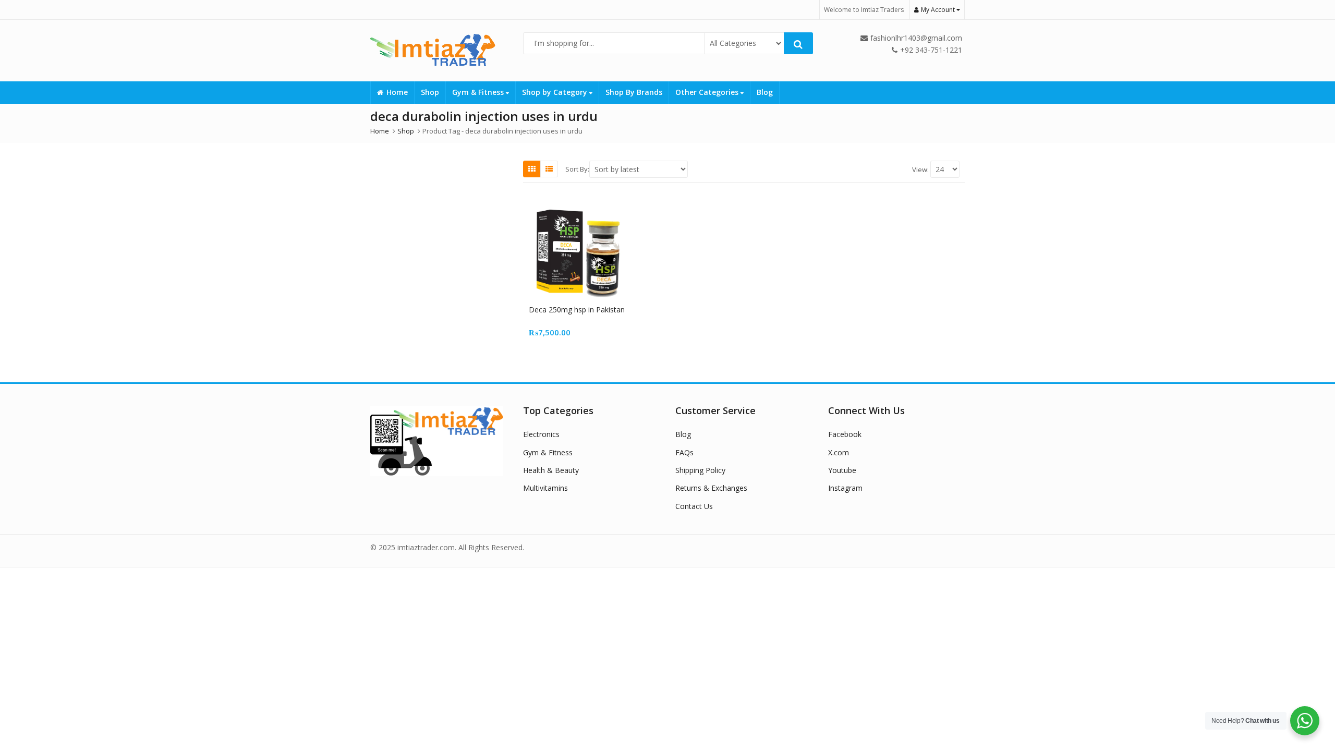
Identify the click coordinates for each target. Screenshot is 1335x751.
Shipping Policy (700, 470)
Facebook (844, 434)
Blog (765, 92)
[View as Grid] (532, 169)
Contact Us (694, 506)
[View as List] (549, 169)
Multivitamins (545, 488)
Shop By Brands (633, 92)
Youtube (842, 470)
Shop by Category (555, 92)
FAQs (684, 452)
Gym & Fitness (479, 92)
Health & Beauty (551, 470)
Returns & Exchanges (711, 488)
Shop (430, 92)
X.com (838, 452)
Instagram (845, 488)
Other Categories (708, 92)
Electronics (541, 434)
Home (397, 92)
